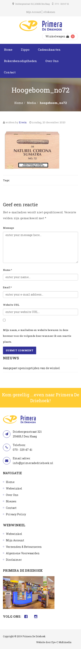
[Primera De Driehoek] (40, 25)
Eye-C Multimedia (61, 642)
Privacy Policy (16, 514)
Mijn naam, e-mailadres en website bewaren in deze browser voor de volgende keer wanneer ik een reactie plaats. (37, 335)
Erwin (23, 122)
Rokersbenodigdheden (20, 61)
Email (7, 287)
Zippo (25, 49)
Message (8, 227)
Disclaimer (14, 560)
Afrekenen (49, 12)
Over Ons (52, 61)
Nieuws (11, 501)
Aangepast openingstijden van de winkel (31, 368)
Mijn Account (33, 12)
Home (8, 49)
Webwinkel (14, 488)
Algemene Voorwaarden (23, 553)
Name (7, 269)
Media (31, 103)
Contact (10, 72)
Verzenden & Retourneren (24, 547)
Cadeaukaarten (49, 49)
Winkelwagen (55, 36)
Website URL (11, 304)
